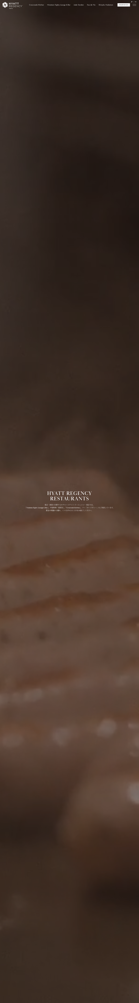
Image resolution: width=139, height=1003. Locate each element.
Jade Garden (79, 5)
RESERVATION (123, 5)
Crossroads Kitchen (36, 5)
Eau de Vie (91, 5)
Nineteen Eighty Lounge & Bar (58, 5)
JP (131, 2)
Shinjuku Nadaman (106, 5)
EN (136, 2)
